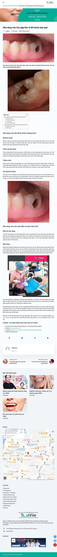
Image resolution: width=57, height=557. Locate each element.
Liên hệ (5, 507)
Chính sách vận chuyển (10, 497)
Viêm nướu (9, 121)
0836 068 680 (10, 531)
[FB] (55, 537)
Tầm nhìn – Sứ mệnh (9, 492)
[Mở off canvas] (3, 2)
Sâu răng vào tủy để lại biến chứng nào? (15, 117)
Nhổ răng (9, 127)
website (40, 317)
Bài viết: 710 (14, 350)
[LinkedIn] (47, 338)
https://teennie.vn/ (16, 328)
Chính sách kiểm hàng (9, 501)
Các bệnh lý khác (11, 123)
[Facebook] (9, 338)
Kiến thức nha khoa (12, 5)
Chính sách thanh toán (9, 499)
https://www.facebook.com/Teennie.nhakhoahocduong (26, 330)
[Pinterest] (35, 338)
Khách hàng (6, 505)
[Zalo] (55, 541)
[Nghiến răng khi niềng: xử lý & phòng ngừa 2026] (42, 382)
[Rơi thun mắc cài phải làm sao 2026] (15, 405)
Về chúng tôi (7, 490)
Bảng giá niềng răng (9, 503)
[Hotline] (55, 545)
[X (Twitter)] (22, 338)
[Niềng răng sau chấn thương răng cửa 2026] (15, 382)
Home (4, 5)
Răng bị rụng (10, 118)
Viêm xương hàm (11, 120)
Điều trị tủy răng (11, 126)
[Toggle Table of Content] (25, 115)
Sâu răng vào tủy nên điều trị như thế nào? (16, 124)
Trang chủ (6, 488)
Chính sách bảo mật (8, 495)
